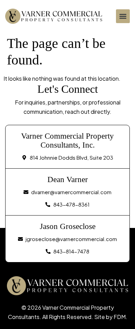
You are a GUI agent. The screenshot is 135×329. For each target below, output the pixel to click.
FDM (120, 316)
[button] (123, 16)
